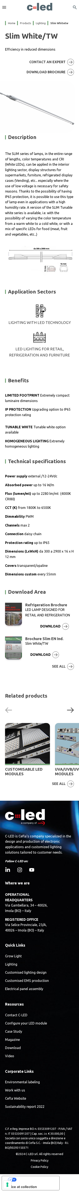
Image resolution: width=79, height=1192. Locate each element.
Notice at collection (21, 1187)
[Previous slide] (8, 709)
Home (11, 23)
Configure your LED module (26, 1023)
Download (13, 1048)
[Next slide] (70, 709)
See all (59, 666)
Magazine (12, 1039)
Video (9, 1056)
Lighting (11, 964)
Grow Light (13, 956)
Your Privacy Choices (35, 1180)
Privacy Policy (39, 1160)
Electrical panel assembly (24, 989)
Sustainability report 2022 (24, 1106)
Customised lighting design (26, 972)
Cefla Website (15, 1098)
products (25, 23)
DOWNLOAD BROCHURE (46, 72)
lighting (41, 23)
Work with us (15, 1090)
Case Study (13, 1031)
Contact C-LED (16, 1015)
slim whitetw (59, 23)
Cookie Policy (39, 1166)
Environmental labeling (22, 1082)
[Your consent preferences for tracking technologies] (7, 1185)
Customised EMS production (27, 980)
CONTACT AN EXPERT (47, 62)
